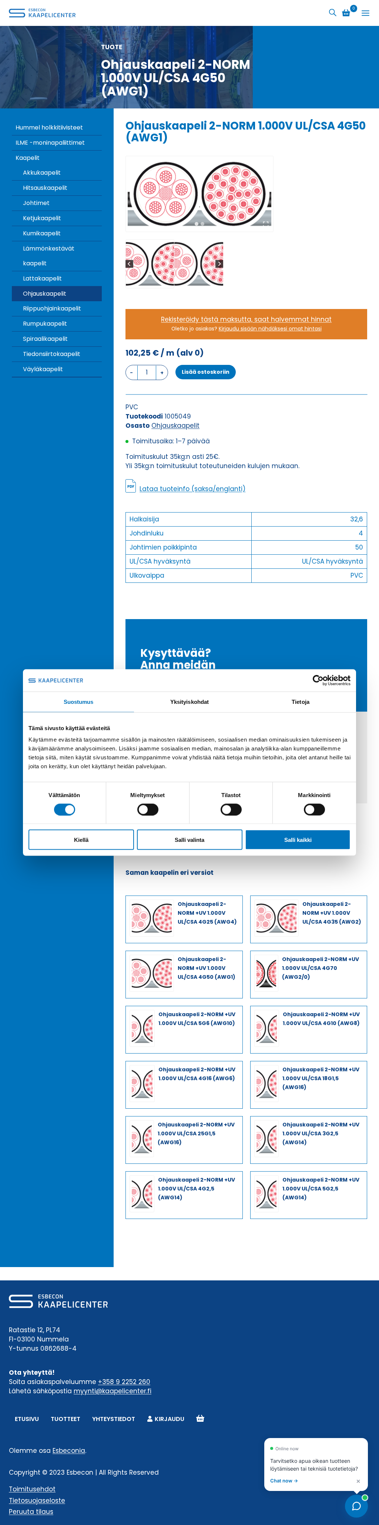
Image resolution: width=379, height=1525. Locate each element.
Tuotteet (65, 1419)
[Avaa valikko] (365, 13)
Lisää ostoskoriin (205, 372)
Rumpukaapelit (45, 323)
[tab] (196, 224)
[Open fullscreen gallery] (266, 224)
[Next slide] (219, 264)
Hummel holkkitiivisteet (49, 127)
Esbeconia (69, 1450)
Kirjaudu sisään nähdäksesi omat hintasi (270, 328)
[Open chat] (356, 1506)
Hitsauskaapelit (45, 188)
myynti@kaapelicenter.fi (112, 1391)
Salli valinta (189, 840)
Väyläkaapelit (43, 369)
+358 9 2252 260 (124, 1381)
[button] (149, 263)
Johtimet (36, 203)
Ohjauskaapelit (44, 293)
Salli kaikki (298, 840)
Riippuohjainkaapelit (52, 308)
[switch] (147, 809)
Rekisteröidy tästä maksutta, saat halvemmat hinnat (246, 319)
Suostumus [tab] (79, 701)
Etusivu (27, 1419)
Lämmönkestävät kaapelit (48, 256)
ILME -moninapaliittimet (50, 142)
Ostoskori (200, 1419)
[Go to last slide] (129, 264)
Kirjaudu (169, 1419)
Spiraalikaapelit (45, 339)
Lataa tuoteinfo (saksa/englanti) (192, 488)
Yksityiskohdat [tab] (189, 701)
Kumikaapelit (42, 233)
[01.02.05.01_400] (199, 194)
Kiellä (81, 840)
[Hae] (332, 13)
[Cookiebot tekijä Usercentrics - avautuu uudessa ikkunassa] (318, 680)
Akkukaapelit (42, 172)
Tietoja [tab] (300, 701)
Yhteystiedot (113, 1419)
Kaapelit (28, 158)
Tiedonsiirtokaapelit (51, 354)
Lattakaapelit (42, 278)
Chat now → (284, 1481)
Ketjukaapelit (42, 218)
